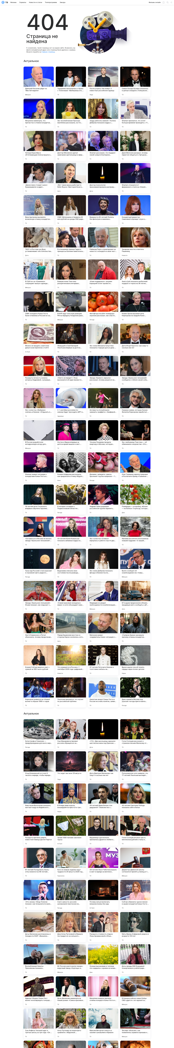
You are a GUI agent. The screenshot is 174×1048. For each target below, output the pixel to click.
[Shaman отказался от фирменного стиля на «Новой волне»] (135, 178)
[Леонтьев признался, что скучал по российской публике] (71, 692)
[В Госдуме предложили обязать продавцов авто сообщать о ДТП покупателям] (135, 596)
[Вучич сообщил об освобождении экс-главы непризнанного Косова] (135, 564)
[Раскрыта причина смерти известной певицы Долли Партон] (39, 959)
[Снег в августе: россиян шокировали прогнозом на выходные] (71, 1024)
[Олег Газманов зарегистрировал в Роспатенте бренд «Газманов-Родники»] (135, 467)
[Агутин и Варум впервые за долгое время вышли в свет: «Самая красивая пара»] (71, 435)
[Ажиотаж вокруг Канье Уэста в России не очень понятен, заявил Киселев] (103, 692)
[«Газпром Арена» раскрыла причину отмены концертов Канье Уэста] (135, 628)
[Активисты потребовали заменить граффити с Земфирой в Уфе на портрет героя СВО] (103, 403)
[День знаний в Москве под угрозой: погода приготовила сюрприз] (135, 692)
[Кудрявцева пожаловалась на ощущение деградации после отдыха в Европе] (39, 789)
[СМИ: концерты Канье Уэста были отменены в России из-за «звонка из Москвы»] (39, 307)
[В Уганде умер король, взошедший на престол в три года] (71, 927)
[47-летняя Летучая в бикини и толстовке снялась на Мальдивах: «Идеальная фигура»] (103, 660)
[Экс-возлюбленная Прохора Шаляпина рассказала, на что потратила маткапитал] (71, 114)
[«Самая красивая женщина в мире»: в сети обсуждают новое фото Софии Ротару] (71, 596)
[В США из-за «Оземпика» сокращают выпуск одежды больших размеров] (39, 274)
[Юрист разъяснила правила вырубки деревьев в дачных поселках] (39, 757)
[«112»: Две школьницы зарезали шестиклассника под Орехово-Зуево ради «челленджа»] (103, 863)
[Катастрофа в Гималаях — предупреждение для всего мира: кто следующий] (39, 863)
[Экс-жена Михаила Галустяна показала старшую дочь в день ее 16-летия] (103, 339)
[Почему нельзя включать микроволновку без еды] (103, 1024)
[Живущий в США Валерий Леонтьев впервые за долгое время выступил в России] (71, 339)
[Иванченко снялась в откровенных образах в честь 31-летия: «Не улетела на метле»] (103, 725)
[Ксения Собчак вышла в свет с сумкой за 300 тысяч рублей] (39, 660)
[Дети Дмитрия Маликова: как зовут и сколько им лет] (103, 895)
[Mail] (3, 2)
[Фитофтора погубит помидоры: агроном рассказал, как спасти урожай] (103, 307)
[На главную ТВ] (6, 2)
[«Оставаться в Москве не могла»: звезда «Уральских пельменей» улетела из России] (39, 532)
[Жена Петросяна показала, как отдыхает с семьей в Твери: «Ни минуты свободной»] (103, 789)
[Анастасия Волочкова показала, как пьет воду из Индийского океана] (39, 927)
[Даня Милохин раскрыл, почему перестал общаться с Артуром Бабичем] (135, 146)
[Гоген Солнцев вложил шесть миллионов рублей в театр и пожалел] (135, 959)
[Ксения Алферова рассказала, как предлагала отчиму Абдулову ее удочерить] (71, 467)
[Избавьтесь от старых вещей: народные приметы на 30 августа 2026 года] (71, 789)
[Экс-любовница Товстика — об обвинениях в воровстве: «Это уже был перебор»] (135, 435)
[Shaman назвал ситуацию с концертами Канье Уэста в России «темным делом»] (39, 467)
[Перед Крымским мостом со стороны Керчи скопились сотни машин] (71, 628)
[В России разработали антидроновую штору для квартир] (39, 435)
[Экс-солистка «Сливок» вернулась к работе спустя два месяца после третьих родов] (103, 532)
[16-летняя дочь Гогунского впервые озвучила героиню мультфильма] (39, 500)
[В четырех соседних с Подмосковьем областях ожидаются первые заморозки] (71, 500)
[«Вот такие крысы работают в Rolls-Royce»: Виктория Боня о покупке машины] (71, 178)
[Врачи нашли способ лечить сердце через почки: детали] (135, 660)
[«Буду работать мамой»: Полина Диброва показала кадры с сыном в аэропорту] (103, 114)
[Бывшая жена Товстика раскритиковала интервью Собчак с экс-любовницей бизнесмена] (71, 274)
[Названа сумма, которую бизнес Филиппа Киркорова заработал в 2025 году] (135, 403)
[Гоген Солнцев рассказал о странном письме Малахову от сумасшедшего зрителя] (135, 863)
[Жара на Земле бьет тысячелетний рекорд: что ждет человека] (103, 821)
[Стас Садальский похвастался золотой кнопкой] (71, 821)
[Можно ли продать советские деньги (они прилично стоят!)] (39, 339)
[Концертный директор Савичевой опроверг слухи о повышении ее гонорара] (135, 210)
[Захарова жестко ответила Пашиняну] (135, 242)
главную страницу (48, 52)
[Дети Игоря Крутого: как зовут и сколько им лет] (135, 339)
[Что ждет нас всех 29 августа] (71, 895)
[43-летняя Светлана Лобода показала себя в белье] (135, 927)
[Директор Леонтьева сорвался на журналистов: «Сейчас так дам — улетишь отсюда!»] (39, 725)
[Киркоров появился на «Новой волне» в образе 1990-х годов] (39, 692)
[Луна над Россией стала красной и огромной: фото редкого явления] (39, 564)
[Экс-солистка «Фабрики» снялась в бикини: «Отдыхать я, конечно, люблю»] (39, 403)
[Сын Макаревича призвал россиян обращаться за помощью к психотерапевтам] (71, 863)
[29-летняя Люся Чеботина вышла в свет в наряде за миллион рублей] (103, 991)
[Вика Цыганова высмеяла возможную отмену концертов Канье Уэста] (39, 210)
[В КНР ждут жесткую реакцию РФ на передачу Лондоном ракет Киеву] (71, 307)
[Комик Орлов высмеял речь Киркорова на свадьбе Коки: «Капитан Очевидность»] (135, 307)
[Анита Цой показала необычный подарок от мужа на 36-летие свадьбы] (135, 274)
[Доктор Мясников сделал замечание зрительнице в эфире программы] (71, 146)
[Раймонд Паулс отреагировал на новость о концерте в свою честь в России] (103, 242)
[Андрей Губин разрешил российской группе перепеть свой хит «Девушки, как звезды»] (103, 500)
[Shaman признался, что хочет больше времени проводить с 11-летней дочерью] (135, 114)
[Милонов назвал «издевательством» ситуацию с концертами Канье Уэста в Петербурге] (103, 628)
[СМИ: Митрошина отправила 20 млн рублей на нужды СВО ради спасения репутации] (71, 210)
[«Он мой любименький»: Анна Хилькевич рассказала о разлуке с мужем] (135, 821)
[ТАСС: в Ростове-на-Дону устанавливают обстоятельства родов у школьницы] (39, 242)
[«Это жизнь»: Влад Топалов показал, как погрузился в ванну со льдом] (39, 1024)
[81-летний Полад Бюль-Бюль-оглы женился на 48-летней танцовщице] (39, 991)
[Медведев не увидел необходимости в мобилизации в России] (103, 596)
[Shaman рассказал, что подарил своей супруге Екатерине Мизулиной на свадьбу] (103, 146)
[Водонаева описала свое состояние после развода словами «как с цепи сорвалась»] (71, 564)
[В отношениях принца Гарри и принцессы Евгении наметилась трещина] (71, 242)
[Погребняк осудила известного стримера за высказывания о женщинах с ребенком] (103, 757)
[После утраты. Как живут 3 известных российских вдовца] (103, 82)
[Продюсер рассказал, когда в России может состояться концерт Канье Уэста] (71, 725)
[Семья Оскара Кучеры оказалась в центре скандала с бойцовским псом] (135, 82)
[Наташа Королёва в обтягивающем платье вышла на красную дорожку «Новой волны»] (39, 146)
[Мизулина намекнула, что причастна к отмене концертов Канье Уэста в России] (39, 114)
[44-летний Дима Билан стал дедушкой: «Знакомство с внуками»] (103, 927)
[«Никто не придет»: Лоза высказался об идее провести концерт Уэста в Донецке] (71, 371)
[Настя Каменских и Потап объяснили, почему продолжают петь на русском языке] (39, 628)
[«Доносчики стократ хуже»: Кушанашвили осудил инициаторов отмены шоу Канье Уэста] (39, 178)
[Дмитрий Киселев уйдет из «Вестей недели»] (39, 82)
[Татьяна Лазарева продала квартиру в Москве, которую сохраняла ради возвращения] (103, 435)
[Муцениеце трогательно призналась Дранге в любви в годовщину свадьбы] (103, 959)
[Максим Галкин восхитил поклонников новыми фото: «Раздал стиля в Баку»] (39, 821)
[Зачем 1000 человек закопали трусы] (71, 959)
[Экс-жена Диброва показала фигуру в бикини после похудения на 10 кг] (103, 564)
